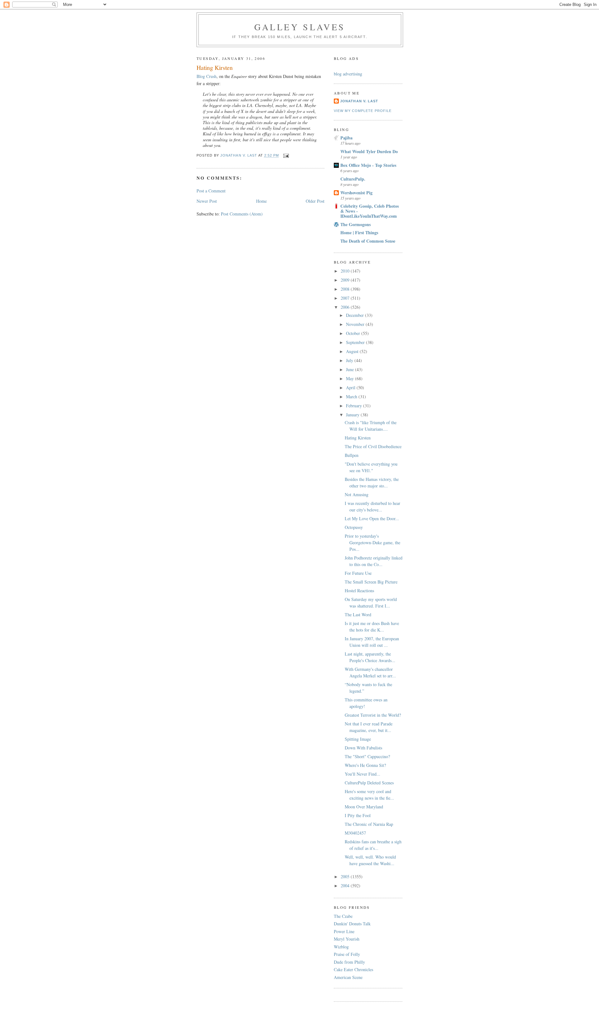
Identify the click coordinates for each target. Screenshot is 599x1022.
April (351, 387)
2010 (346, 271)
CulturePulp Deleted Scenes (369, 783)
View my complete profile (363, 111)
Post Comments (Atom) (242, 214)
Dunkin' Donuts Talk (352, 924)
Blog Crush (207, 76)
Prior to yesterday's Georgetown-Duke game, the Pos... (372, 542)
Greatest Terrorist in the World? (373, 715)
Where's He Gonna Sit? (365, 765)
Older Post (315, 201)
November (356, 324)
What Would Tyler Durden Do (369, 151)
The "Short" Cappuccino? (367, 756)
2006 (346, 307)
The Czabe (343, 916)
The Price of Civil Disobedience (373, 446)
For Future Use (358, 573)
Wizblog (341, 947)
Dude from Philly (349, 962)
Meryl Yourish (346, 939)
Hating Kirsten (358, 438)
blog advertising (348, 74)
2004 (346, 886)
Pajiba (346, 137)
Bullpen (351, 455)
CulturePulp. (352, 179)
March (352, 397)
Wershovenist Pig (356, 192)
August (353, 351)
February (354, 406)
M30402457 (355, 833)
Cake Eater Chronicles (353, 969)
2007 (346, 298)
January (353, 415)
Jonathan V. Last (359, 101)
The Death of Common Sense (367, 241)
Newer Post (207, 201)
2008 (346, 289)
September (356, 342)
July (350, 360)
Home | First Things (359, 232)
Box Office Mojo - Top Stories (368, 165)
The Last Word (358, 615)
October (353, 333)
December (355, 315)
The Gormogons (355, 224)
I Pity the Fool (358, 815)
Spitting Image (358, 739)
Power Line (344, 931)
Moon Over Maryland (364, 807)
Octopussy (354, 527)
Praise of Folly (347, 954)
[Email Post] (286, 155)
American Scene (348, 977)
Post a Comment (211, 191)
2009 (346, 280)
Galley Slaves (299, 27)
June (350, 369)
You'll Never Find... (362, 774)
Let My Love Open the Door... (372, 518)
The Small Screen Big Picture (371, 582)
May (350, 378)
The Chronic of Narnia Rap (369, 824)
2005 (346, 876)
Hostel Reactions (359, 590)
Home (261, 201)
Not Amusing (356, 494)
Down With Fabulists (363, 748)
